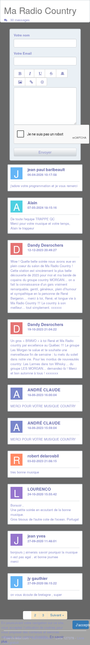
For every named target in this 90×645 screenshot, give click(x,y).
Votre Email (23, 53)
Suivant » (57, 615)
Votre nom (22, 35)
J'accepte (82, 624)
